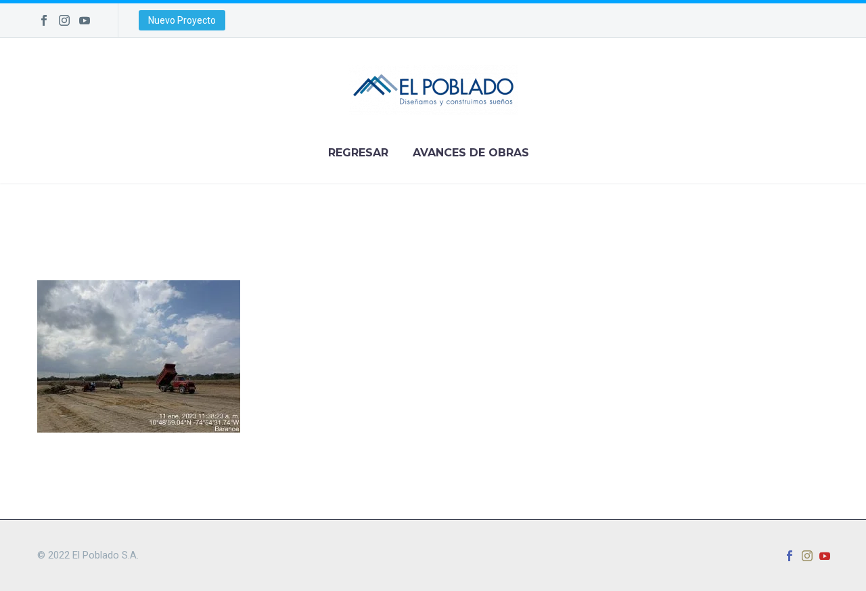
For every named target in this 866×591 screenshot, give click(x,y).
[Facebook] (44, 20)
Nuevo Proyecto (182, 20)
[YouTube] (84, 20)
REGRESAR (358, 152)
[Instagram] (64, 20)
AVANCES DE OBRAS (471, 152)
